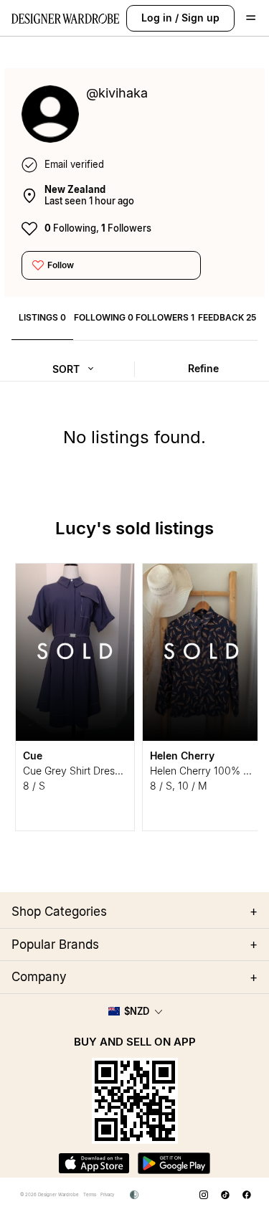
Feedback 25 (227, 317)
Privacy (107, 1194)
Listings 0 (42, 317)
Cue (32, 755)
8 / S (34, 786)
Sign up (200, 17)
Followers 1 (165, 317)
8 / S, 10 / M (178, 786)
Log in (156, 17)
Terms (89, 1194)
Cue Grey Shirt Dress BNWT (88, 770)
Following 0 (103, 317)
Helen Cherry (182, 755)
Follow (60, 265)
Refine (203, 368)
